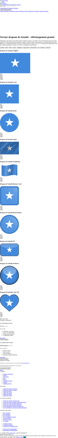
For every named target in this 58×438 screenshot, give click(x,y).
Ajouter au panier (4, 339)
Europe (4, 379)
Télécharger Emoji (23, 11)
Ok (24, 437)
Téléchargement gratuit (6, 367)
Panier (1, 370)
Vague (14, 47)
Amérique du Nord (7, 381)
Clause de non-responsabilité (10, 429)
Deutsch (18, 4)
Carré (6, 47)
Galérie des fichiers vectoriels (10, 388)
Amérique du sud (7, 383)
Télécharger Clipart (43, 11)
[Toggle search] (0, 2)
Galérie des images (7, 395)
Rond (10, 47)
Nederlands (5, 4)
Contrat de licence (7, 423)
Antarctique (6, 376)
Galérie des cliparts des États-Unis (11, 400)
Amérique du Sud (7, 419)
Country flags (12, 433)
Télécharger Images (4, 11)
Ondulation (19, 47)
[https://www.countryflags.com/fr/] (4, 0)
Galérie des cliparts (7, 393)
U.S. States (5, 421)
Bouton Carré (26, 47)
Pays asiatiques (6, 414)
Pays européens (6, 415)
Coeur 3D (48, 47)
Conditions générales (8, 425)
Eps (1, 77)
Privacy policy (20, 437)
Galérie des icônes (7, 394)
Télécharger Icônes (14, 11)
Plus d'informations (25, 363)
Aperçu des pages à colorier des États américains (14, 402)
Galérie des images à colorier (10, 390)
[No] (26, 437)
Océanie (5, 382)
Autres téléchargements (6, 9)
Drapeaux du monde (8, 374)
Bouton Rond (33, 47)
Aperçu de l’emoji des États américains (12, 403)
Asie (4, 378)
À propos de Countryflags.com (10, 426)
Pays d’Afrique (6, 413)
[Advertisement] (29, 23)
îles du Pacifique (7, 418)
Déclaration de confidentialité (10, 430)
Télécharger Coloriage (33, 11)
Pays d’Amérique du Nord (9, 417)
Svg (1, 79)
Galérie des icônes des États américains (12, 405)
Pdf (1, 76)
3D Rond (42, 47)
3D (38, 47)
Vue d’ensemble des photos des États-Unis (13, 406)
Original (2, 47)
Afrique (5, 375)
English (12, 4)
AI (1, 74)
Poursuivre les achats (5, 368)
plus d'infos (2, 338)
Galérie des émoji (7, 391)
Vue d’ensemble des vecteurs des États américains (15, 407)
